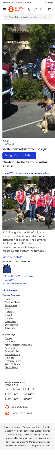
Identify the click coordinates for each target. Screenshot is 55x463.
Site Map (47, 427)
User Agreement (42, 438)
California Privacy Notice (35, 434)
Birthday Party (13, 361)
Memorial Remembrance (18, 344)
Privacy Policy (14, 434)
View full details (12, 257)
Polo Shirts (10, 321)
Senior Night (11, 367)
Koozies (9, 318)
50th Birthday (12, 354)
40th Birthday (12, 364)
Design (19, 155)
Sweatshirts (11, 324)
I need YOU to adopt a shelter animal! (24, 173)
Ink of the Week (10, 290)
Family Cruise (12, 351)
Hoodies (9, 312)
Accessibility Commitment (19, 438)
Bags (7, 299)
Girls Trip (9, 357)
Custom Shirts (12, 302)
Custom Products (13, 427)
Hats (7, 308)
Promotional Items (32, 427)
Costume (10, 341)
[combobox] (27, 17)
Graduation (11, 348)
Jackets (9, 315)
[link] (16, 9)
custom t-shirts (42, 431)
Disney (8, 338)
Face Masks (11, 305)
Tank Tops (10, 328)
